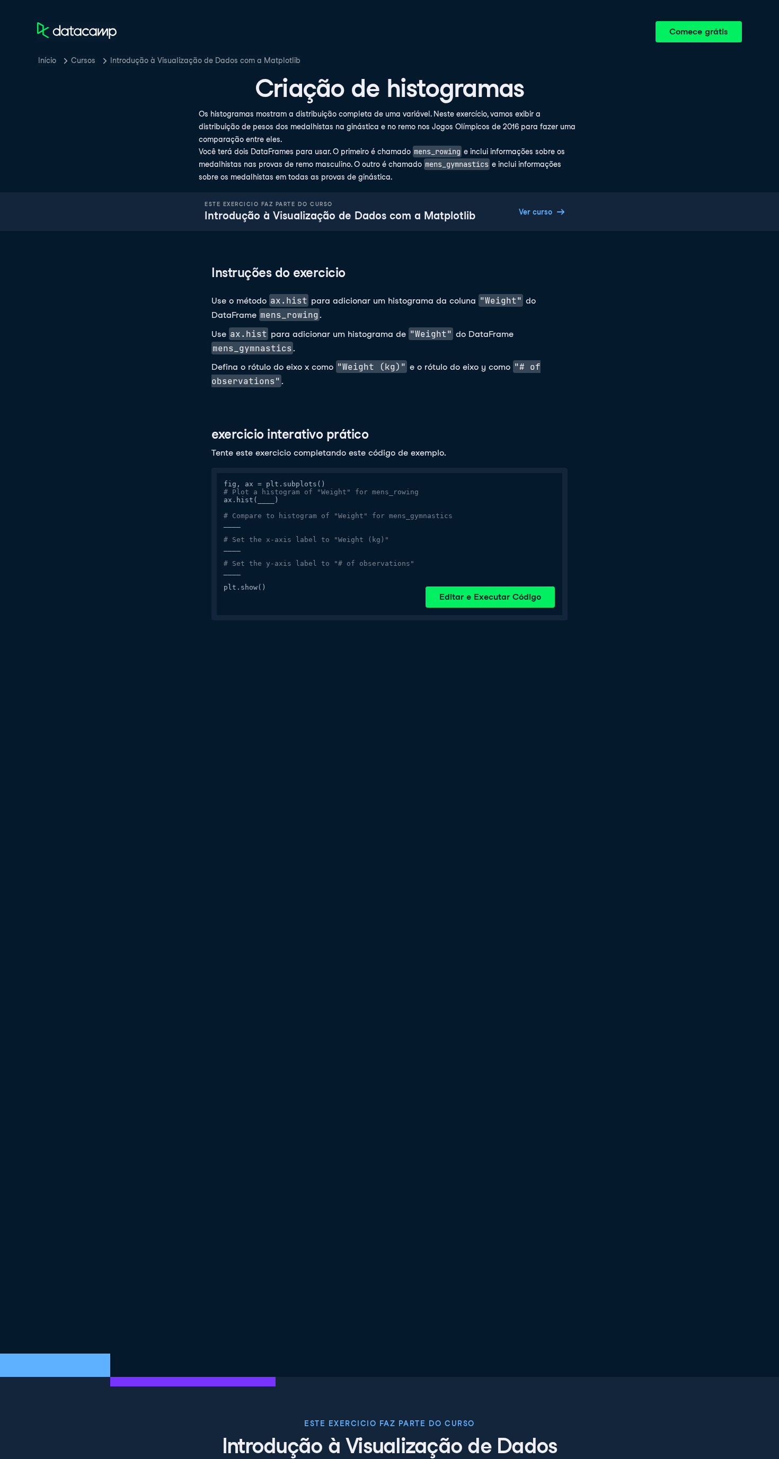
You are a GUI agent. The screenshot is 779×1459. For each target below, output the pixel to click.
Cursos (83, 60)
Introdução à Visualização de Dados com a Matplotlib (205, 60)
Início (47, 60)
